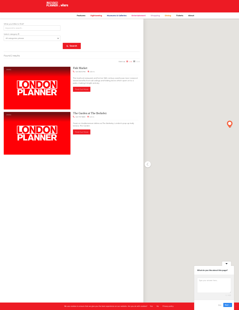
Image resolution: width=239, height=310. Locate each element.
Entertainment (139, 15)
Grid (138, 61)
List (130, 61)
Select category (11, 34)
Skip (219, 305)
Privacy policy (168, 306)
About (191, 15)
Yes (151, 306)
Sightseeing (96, 15)
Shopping (155, 15)
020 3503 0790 (81, 72)
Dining (168, 15)
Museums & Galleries (117, 15)
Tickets (179, 15)
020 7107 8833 (80, 117)
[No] (236, 306)
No (158, 306)
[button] (230, 124)
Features (81, 15)
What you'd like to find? (14, 24)
